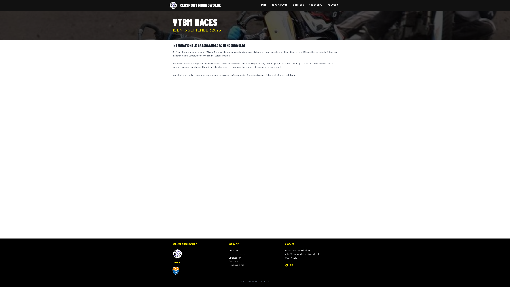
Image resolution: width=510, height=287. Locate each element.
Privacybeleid (236, 265)
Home (263, 5)
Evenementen (280, 5)
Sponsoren (315, 5)
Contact (333, 5)
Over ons (298, 5)
